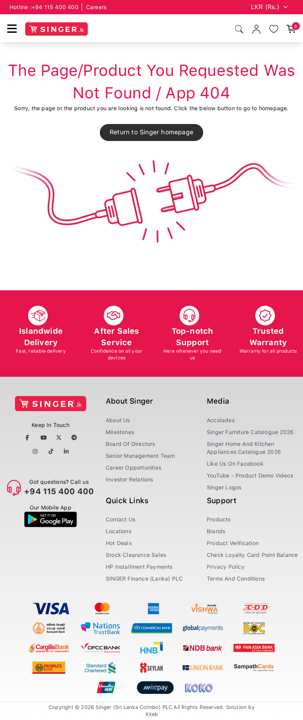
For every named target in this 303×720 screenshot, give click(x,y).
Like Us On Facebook (235, 464)
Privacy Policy (226, 567)
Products (219, 519)
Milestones (120, 432)
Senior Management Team (140, 456)
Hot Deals (119, 543)
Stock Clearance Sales (136, 555)
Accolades (221, 420)
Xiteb (151, 714)
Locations (118, 531)
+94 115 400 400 (55, 7)
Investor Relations (129, 479)
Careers (96, 7)
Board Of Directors (130, 444)
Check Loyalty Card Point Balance (252, 555)
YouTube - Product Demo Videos (250, 475)
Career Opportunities (133, 467)
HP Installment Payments (139, 567)
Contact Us (120, 519)
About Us (118, 420)
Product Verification (233, 543)
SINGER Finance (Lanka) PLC (144, 578)
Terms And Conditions (236, 578)
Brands (216, 531)
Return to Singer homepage (151, 132)
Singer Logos (224, 487)
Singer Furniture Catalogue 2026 (250, 432)
